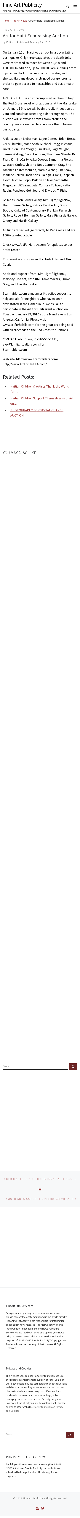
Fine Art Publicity (33, 1498)
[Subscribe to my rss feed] (37, 1508)
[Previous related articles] (64, 463)
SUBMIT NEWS (23, 1336)
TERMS (35, 1332)
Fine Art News (19, 20)
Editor (9, 42)
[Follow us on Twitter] (42, 1508)
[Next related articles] (73, 463)
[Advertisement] (40, 1117)
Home (6, 20)
